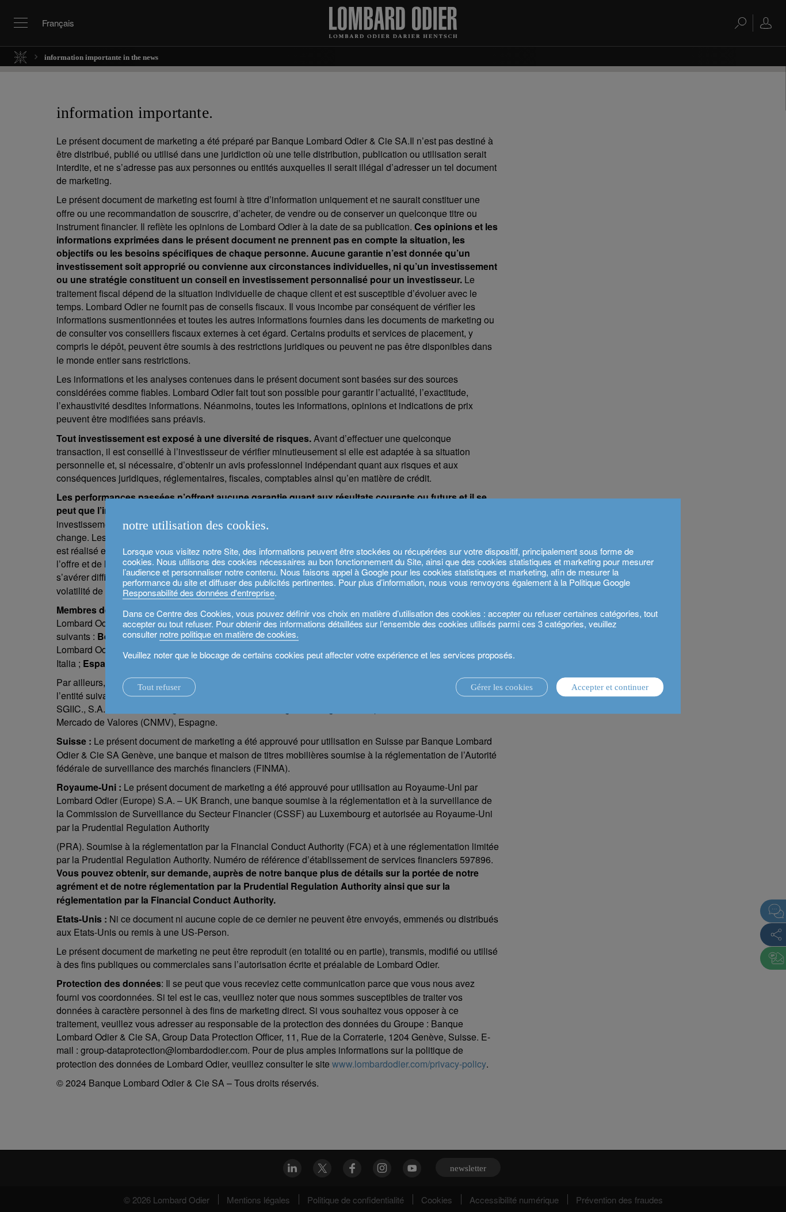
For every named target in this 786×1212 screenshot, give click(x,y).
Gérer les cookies (502, 687)
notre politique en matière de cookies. (229, 634)
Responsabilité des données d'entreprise (198, 592)
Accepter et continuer (609, 687)
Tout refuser (159, 687)
